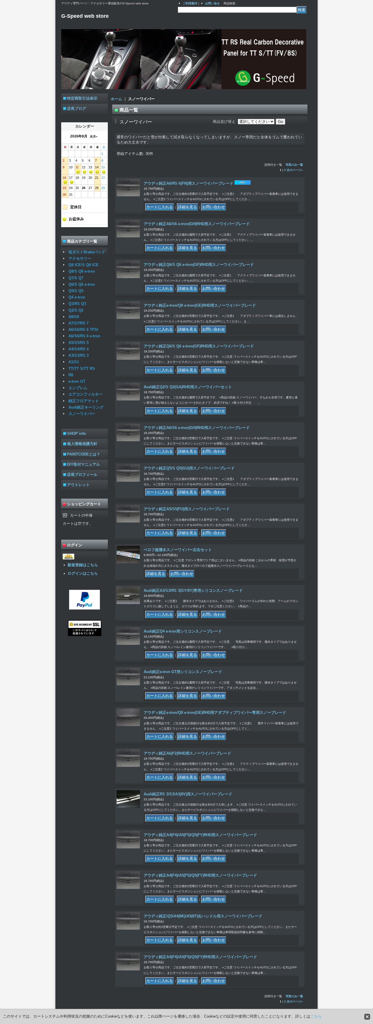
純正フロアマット (83, 401)
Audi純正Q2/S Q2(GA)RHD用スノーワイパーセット (188, 387)
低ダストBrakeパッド (86, 252)
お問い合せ (212, 3)
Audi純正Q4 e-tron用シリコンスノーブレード (183, 631)
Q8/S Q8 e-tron (81, 271)
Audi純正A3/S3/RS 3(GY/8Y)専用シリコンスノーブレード (193, 590)
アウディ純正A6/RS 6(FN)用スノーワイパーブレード (188, 183)
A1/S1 (73, 362)
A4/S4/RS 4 (78, 349)
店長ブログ (76, 108)
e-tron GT (76, 381)
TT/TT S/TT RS (81, 368)
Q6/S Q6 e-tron (81, 284)
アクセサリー (79, 258)
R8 (70, 375)
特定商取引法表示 (82, 98)
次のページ (295, 170)
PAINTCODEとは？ (83, 454)
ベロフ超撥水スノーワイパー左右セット (178, 550)
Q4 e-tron (76, 297)
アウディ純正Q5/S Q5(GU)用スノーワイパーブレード (189, 468)
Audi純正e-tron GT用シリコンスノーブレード (183, 672)
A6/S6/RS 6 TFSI (83, 329)
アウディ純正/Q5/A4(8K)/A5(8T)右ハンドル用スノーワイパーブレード (203, 916)
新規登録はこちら (83, 565)
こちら (316, 1016)
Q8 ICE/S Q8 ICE (83, 265)
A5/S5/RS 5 (78, 342)
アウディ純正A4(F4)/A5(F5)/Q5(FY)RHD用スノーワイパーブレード (200, 835)
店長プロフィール (82, 474)
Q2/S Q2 (75, 310)
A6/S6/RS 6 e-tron (84, 336)
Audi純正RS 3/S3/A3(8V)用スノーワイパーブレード (188, 794)
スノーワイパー (81, 414)
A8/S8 (73, 317)
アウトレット (78, 485)
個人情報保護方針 (82, 444)
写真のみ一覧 (294, 164)
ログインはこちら (83, 573)
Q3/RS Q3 (77, 303)
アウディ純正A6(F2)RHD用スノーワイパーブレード (187, 753)
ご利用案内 (190, 3)
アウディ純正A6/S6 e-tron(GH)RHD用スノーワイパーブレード (197, 224)
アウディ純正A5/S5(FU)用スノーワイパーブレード (187, 509)
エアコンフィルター (85, 394)
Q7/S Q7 (75, 278)
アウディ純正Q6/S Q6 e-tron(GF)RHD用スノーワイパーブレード (199, 264)
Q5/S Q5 (75, 291)
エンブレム (77, 388)
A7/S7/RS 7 (78, 323)
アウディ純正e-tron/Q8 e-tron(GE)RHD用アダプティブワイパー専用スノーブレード (215, 712)
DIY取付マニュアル (83, 464)
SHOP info (76, 433)
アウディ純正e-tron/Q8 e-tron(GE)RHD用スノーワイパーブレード (200, 305)
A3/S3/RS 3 (78, 355)
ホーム (116, 99)
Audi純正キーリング (85, 407)
